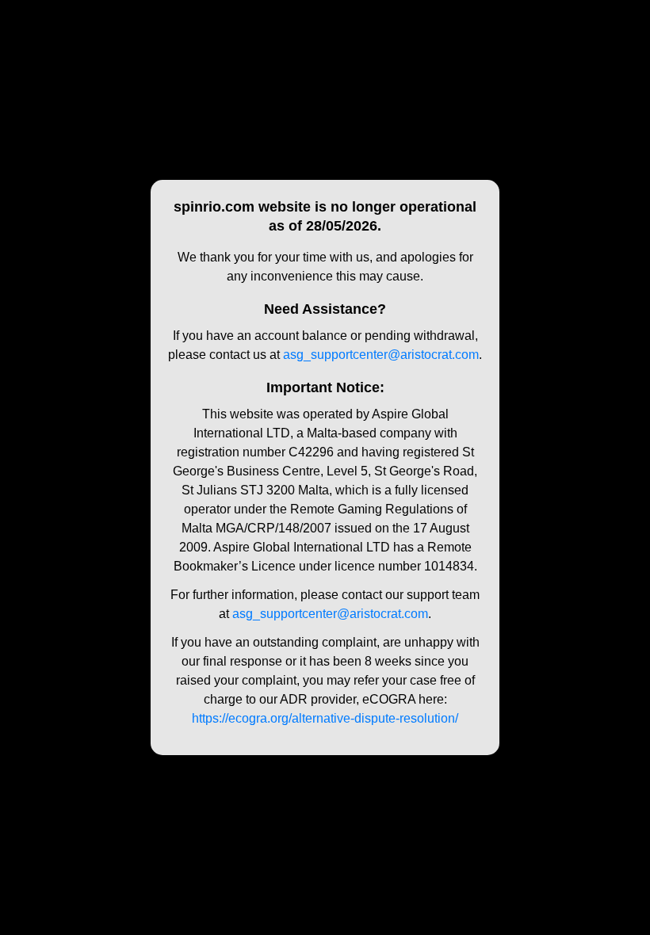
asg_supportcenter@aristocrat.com (381, 354)
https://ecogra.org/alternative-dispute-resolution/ (325, 718)
